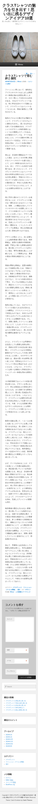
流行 (19, 589)
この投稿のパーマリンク (23, 592)
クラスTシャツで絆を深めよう (15, 707)
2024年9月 (9, 746)
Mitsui (19, 81)
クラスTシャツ (17, 587)
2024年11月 (9, 741)
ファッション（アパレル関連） (15, 762)
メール (9, 660)
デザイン (28, 589)
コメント (9, 619)
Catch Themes (27, 800)
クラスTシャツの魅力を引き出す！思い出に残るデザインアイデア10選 (19, 11)
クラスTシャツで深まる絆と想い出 (16, 703)
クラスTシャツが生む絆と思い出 (16, 705)
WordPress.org (10, 784)
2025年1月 (9, 737)
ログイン (8, 778)
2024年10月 (9, 744)
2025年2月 (9, 735)
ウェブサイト (11, 671)
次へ (32, 73)
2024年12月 (9, 739)
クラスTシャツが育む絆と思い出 (16, 701)
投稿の (9, 780)
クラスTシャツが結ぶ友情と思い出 (16, 710)
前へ (26, 73)
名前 (8, 650)
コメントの (11, 782)
